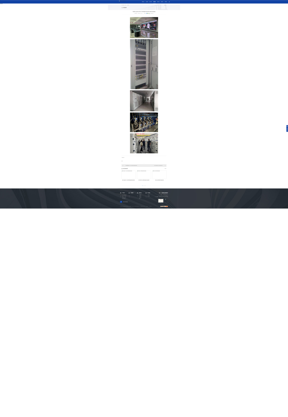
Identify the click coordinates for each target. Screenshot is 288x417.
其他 (139, 198)
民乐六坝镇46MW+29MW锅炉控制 (158, 165)
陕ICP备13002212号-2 (137, 206)
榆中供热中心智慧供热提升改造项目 (144, 180)
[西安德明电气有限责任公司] (127, 2)
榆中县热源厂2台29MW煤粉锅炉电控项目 (128, 180)
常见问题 (140, 197)
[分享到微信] (148, 13)
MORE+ (165, 168)
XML (144, 206)
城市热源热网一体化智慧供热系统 (124, 198)
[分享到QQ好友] (147, 13)
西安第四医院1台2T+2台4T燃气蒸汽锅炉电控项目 (131, 165)
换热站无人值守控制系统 (124, 197)
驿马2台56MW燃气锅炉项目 (159, 180)
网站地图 (141, 206)
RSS (143, 206)
